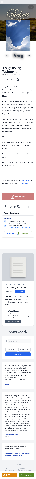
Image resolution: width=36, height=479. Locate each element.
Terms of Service (23, 470)
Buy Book (20, 291)
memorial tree (25, 180)
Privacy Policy (12, 470)
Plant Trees (25, 233)
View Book (9, 291)
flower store (24, 183)
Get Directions (11, 233)
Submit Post (18, 354)
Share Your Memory (12, 321)
